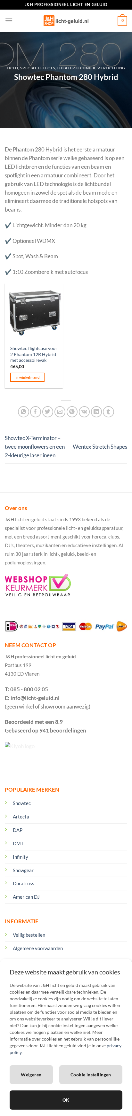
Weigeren (31, 1074)
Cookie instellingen (90, 1074)
